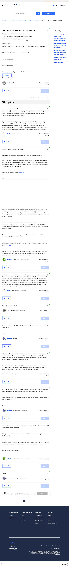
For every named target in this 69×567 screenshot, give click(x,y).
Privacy (57, 545)
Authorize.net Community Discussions (27, 20)
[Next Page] (30, 501)
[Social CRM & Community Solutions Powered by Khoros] (65, 564)
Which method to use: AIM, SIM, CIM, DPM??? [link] (52, 20)
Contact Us (38, 518)
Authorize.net (48, 545)
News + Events (38, 520)
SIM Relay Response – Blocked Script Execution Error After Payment (60, 52)
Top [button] (3, 563)
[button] (4, 90)
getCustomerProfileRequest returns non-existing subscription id (60, 45)
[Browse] (66, 5)
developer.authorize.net (49, 0)
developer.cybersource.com (62, 0)
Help (56, 5)
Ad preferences (55, 548)
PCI (10, 77)
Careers (37, 523)
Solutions (24, 520)
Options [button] (3, 23)
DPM (8, 77)
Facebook (50, 518)
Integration (38, 20)
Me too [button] (7, 75)
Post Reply (42, 493)
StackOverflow (51, 523)
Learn (23, 515)
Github (49, 520)
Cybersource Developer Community (5, 5)
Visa (40, 545)
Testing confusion (58, 62)
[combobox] (27, 13)
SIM (12, 77)
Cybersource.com (39, 515)
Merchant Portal (13, 518)
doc (10, 245)
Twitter (49, 515)
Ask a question (48, 13)
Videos (23, 518)
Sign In (63, 5)
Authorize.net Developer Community (10, 20)
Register (11, 515)
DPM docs (21, 172)
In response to (24, 259)
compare (5, 77)
